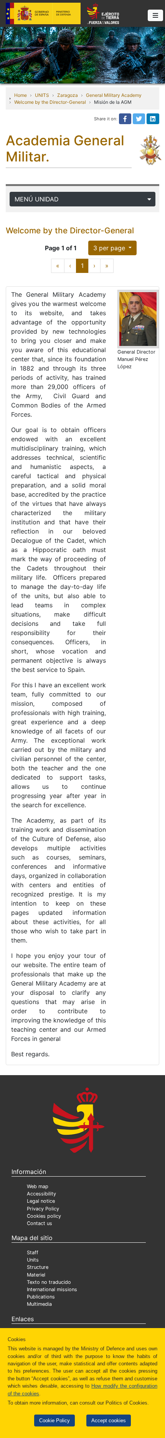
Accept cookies (108, 1420)
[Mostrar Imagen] (138, 319)
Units (33, 1260)
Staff (32, 1252)
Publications (41, 1297)
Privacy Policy (43, 1209)
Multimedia (39, 1304)
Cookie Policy (54, 1420)
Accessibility (41, 1194)
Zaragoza (67, 95)
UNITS (42, 95)
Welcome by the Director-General (50, 102)
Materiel (36, 1275)
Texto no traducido (49, 1282)
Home (20, 95)
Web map (37, 1186)
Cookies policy (44, 1216)
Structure (37, 1267)
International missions (52, 1289)
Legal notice (41, 1201)
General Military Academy (114, 95)
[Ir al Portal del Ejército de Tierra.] (82, 54)
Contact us (39, 1223)
